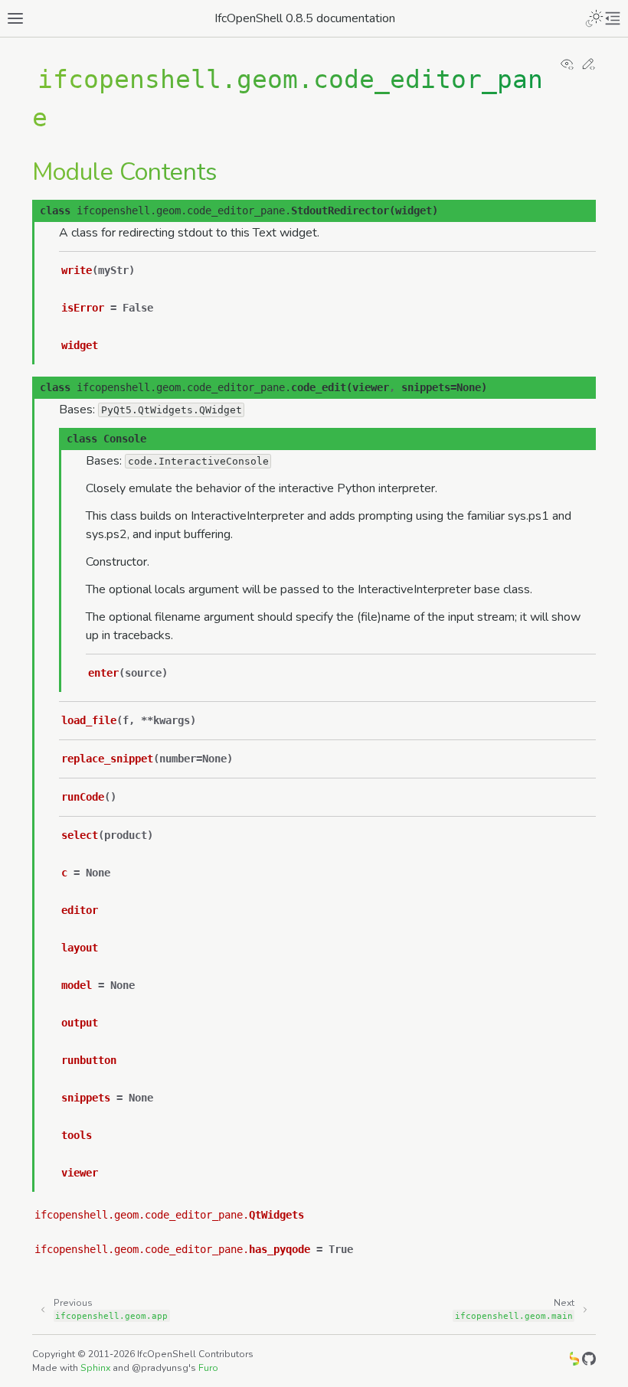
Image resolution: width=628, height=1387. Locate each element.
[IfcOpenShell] (574, 1361)
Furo (208, 1368)
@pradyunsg (160, 1368)
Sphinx (95, 1368)
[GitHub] (589, 1361)
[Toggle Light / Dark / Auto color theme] (594, 18)
